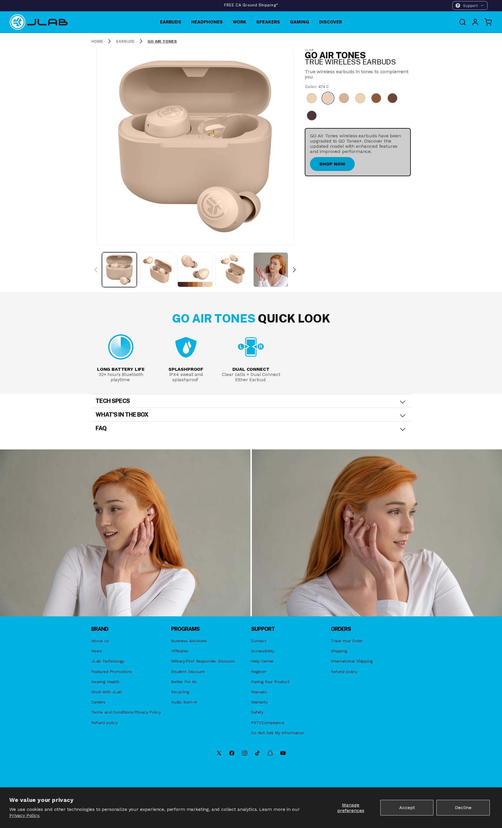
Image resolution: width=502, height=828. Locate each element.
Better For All (184, 681)
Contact (258, 640)
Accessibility (262, 651)
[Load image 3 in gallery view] (195, 269)
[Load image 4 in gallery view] (233, 269)
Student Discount (188, 671)
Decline (463, 807)
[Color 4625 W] (392, 99)
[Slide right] (294, 269)
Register (258, 671)
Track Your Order (347, 640)
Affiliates (179, 651)
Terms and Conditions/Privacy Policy (126, 712)
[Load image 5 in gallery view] (270, 269)
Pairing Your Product (270, 681)
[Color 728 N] (344, 99)
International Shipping (351, 661)
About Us (100, 640)
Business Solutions (189, 640)
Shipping (339, 651)
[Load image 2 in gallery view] (157, 269)
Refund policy (104, 722)
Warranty (259, 702)
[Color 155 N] (312, 99)
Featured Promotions (111, 671)
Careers (98, 702)
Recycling (180, 692)
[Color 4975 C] (312, 116)
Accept (407, 807)
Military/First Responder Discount (203, 661)
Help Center (262, 661)
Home (97, 41)
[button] (469, 5)
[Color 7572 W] (360, 99)
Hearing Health (105, 681)
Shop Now (332, 164)
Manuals (259, 692)
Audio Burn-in (184, 702)
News (96, 651)
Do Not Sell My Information (277, 732)
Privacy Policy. (24, 815)
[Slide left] (96, 269)
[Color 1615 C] (376, 99)
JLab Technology (107, 661)
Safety (257, 712)
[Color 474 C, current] (328, 99)
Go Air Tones (162, 41)
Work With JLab (106, 692)
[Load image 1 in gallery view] (119, 269)
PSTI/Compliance (267, 722)
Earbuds (125, 41)
